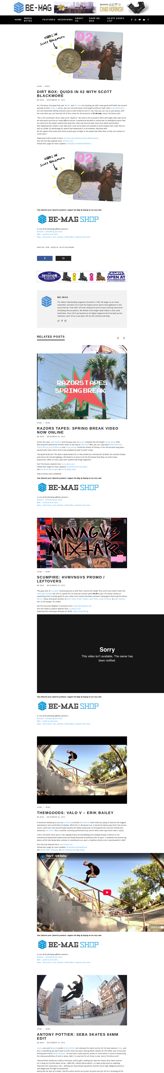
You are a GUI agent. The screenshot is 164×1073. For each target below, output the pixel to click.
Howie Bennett (116, 444)
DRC (68, 105)
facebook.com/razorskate (77, 467)
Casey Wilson (71, 447)
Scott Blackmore (117, 108)
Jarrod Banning (55, 447)
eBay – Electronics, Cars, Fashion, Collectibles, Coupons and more (63, 237)
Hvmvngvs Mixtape (44, 593)
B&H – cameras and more (47, 234)
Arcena (40, 1048)
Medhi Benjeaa (59, 1053)
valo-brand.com (66, 844)
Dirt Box (78, 105)
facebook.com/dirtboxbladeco (79, 143)
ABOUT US (79, 19)
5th (88, 822)
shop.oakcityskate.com (82, 606)
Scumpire (55, 591)
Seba (120, 1048)
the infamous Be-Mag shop (73, 850)
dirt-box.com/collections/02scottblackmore (81, 138)
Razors (82, 442)
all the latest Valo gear (49, 850)
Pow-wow (84, 444)
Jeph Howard (56, 442)
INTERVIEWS (65, 20)
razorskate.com (68, 464)
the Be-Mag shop (68, 469)
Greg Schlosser (105, 599)
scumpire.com (75, 609)
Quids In (53, 108)
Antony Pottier (69, 1048)
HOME (18, 20)
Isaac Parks (93, 599)
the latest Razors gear (49, 469)
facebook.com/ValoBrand (77, 847)
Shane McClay (43, 447)
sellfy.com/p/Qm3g (80, 611)
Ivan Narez (49, 830)
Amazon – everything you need (49, 231)
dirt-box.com (68, 141)
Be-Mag (40, 100)
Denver (40, 599)
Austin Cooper (82, 599)
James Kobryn (119, 599)
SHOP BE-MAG (95, 19)
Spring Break (110, 442)
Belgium (53, 1048)
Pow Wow (100, 457)
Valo (83, 822)
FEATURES (49, 20)
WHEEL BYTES (28, 19)
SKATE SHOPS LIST (115, 19)
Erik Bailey (67, 822)
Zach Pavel (71, 599)
